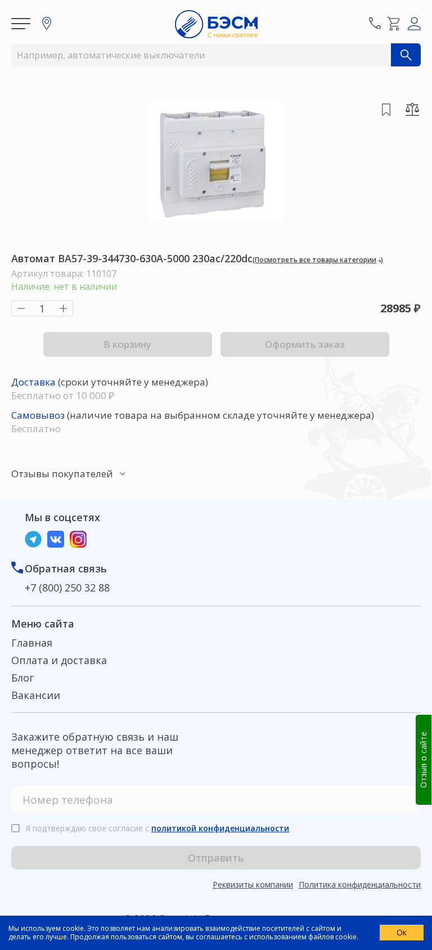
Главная (31, 642)
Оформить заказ (305, 344)
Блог (22, 677)
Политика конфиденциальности (360, 885)
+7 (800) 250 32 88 (67, 587)
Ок (402, 932)
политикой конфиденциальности (220, 828)
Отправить (216, 857)
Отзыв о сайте (423, 760)
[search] (406, 54)
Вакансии (35, 695)
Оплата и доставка (59, 660)
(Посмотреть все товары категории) (318, 260)
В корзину (127, 344)
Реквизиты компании (253, 885)
